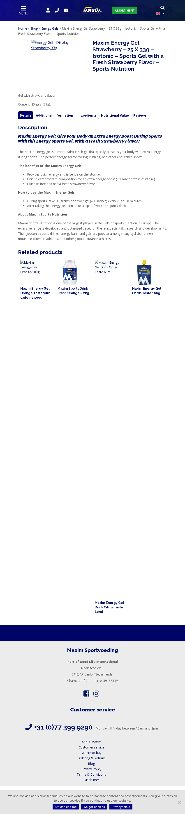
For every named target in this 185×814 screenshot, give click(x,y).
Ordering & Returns (91, 758)
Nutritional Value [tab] (115, 115)
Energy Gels (49, 28)
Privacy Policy (91, 769)
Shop (34, 28)
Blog (91, 763)
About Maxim (91, 742)
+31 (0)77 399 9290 (63, 727)
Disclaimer (91, 780)
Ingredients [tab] (87, 115)
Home (22, 28)
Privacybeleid (121, 807)
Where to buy (91, 753)
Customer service (91, 747)
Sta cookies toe (66, 807)
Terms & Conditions (91, 774)
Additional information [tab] (54, 115)
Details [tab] (25, 115)
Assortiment (125, 10)
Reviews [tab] (140, 115)
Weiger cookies (94, 807)
